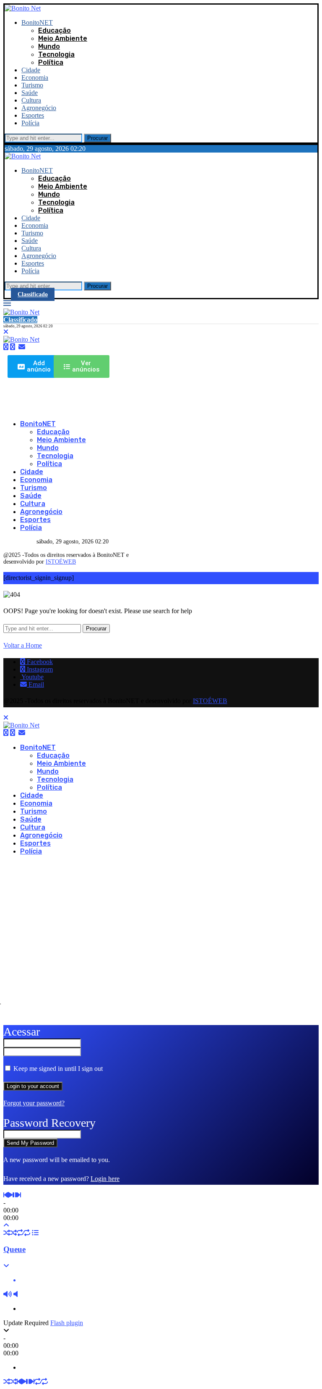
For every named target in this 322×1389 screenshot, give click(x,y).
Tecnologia (56, 54)
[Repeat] (20, 1232)
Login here (105, 1178)
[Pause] (15, 1195)
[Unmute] (15, 1294)
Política (50, 62)
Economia (34, 77)
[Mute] (7, 1294)
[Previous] (5, 1195)
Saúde (29, 92)
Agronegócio (38, 107)
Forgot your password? (34, 1103)
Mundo (49, 46)
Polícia (30, 123)
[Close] (5, 331)
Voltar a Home (22, 645)
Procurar (97, 138)
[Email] (21, 347)
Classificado (33, 294)
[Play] (10, 1195)
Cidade (30, 70)
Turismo (32, 85)
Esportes (32, 115)
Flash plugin (66, 1322)
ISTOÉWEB (61, 562)
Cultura (31, 100)
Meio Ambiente (62, 38)
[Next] (19, 1195)
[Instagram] (12, 347)
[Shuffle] (6, 1232)
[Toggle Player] (6, 1225)
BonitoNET (37, 22)
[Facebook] (5, 347)
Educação (54, 30)
